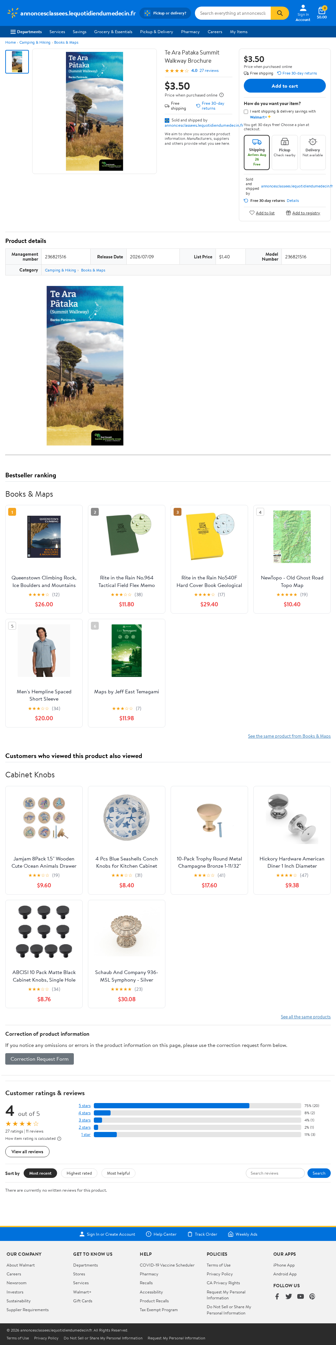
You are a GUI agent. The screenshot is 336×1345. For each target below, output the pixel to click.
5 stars (85, 1105)
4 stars (84, 1112)
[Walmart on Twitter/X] (288, 1297)
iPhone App (284, 1265)
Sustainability (19, 1301)
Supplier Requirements (28, 1309)
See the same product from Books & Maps (289, 736)
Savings (79, 31)
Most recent (40, 1173)
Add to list (265, 212)
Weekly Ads (246, 1234)
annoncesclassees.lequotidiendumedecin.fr (204, 125)
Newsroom (17, 1283)
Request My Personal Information (226, 1295)
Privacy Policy (220, 1274)
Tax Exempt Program (159, 1309)
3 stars (85, 1119)
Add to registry (306, 212)
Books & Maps (66, 42)
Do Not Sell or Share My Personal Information (229, 1309)
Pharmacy (190, 31)
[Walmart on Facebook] (277, 1297)
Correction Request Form (39, 1058)
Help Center (165, 1234)
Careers (215, 31)
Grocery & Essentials (113, 31)
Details (293, 200)
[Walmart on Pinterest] (312, 1297)
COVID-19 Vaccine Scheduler (167, 1265)
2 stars (85, 1127)
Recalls (146, 1283)
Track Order (206, 1234)
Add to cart (285, 85)
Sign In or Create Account (111, 1234)
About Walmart (21, 1265)
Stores (79, 1274)
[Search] (280, 13)
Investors (15, 1292)
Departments (29, 31)
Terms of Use (219, 1265)
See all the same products (306, 1016)
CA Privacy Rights (223, 1283)
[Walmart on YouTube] (300, 1297)
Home (10, 42)
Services (57, 31)
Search (319, 1173)
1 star (86, 1134)
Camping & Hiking (35, 42)
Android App (285, 1274)
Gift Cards (82, 1301)
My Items (238, 31)
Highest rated (79, 1173)
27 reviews (209, 70)
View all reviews (27, 1151)
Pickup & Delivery (156, 31)
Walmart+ (82, 1292)
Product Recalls (154, 1301)
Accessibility (151, 1292)
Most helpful (118, 1173)
